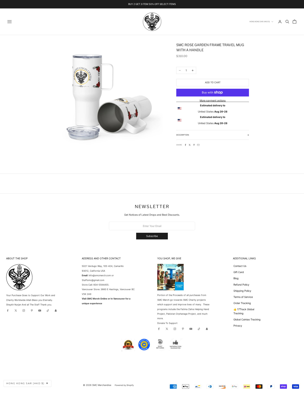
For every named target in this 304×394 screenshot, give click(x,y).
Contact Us (239, 265)
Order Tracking (242, 303)
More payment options (213, 100)
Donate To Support (167, 323)
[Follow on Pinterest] (31, 310)
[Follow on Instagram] (23, 310)
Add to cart (212, 82)
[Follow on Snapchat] (55, 310)
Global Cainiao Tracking (247, 319)
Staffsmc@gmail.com (93, 280)
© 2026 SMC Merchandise (97, 385)
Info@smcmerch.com (100, 275)
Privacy (237, 325)
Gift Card (238, 272)
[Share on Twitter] (189, 145)
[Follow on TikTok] (47, 310)
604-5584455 (101, 284)
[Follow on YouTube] (39, 310)
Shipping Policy (242, 290)
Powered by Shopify (124, 385)
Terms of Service (243, 296)
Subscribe (152, 235)
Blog (236, 278)
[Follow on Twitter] (15, 310)
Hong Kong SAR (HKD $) (27, 383)
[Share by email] (198, 145)
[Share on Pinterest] (194, 145)
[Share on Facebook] (185, 145)
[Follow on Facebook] (7, 310)
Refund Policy (241, 284)
